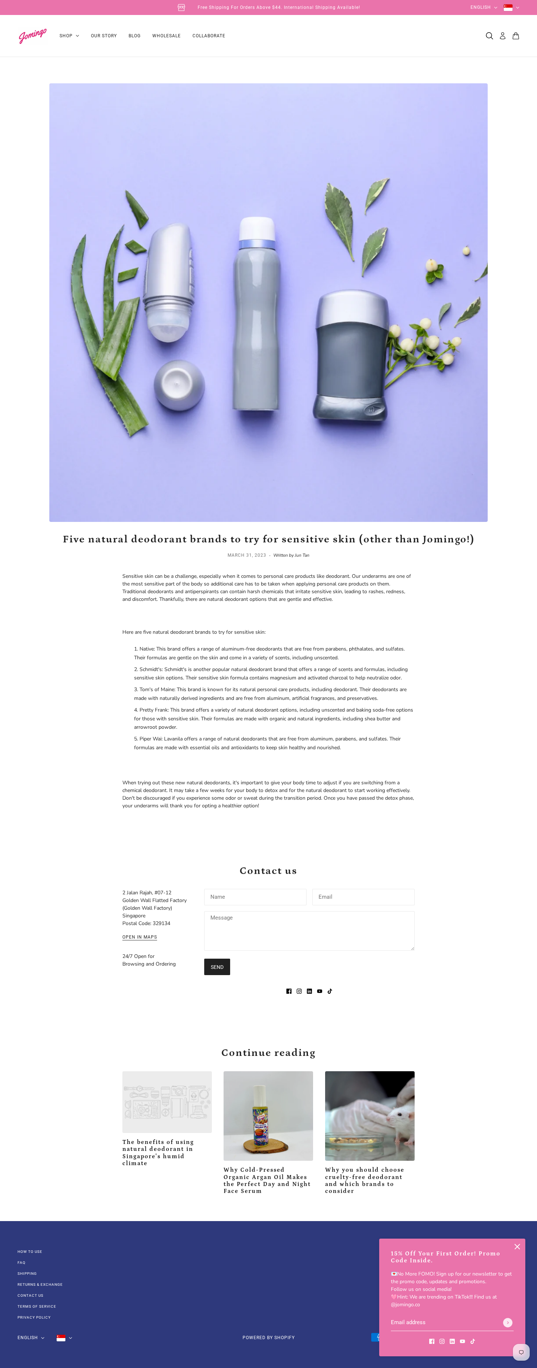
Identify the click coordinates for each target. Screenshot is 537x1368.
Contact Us (30, 1295)
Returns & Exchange (40, 1284)
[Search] (489, 35)
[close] (517, 1246)
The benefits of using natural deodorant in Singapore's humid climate (158, 1153)
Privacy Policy (34, 1317)
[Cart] (515, 35)
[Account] (502, 35)
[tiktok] (472, 1341)
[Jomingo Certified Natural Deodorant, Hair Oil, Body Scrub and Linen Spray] (33, 36)
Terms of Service (37, 1306)
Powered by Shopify (269, 1337)
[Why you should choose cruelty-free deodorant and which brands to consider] (370, 1116)
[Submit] (508, 1322)
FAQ (22, 1263)
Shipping (27, 1274)
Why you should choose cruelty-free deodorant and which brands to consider (364, 1180)
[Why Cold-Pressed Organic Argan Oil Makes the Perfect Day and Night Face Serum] (268, 1116)
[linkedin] (452, 1341)
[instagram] (442, 1341)
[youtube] (462, 1341)
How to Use (30, 1252)
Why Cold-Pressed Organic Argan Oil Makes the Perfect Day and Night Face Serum (267, 1180)
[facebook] (431, 1341)
